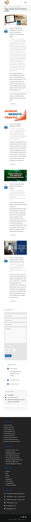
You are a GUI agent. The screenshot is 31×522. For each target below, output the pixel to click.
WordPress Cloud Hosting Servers (12, 441)
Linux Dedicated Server (9, 435)
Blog (7, 473)
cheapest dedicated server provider (16, 134)
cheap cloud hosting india (19, 133)
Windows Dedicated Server (10, 437)
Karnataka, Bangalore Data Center (14, 463)
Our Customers (9, 481)
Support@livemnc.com (12, 502)
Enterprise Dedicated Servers (11, 439)
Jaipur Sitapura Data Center (12, 455)
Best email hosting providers (18, 46)
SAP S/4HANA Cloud (9, 429)
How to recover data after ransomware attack (16, 186)
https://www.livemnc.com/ (14, 198)
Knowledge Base (10, 483)
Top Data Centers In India (12, 450)
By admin (13, 38)
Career (7, 477)
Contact (8, 475)
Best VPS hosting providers (20, 49)
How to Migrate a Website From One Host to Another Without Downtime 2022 (16, 32)
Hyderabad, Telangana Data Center (14, 459)
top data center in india (16, 69)
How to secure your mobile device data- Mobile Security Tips (16, 260)
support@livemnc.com (13, 397)
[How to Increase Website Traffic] (15, 115)
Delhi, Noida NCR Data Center (13, 453)
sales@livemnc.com (11, 505)
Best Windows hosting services (15, 51)
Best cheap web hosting (19, 40)
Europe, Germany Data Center (13, 457)
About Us (8, 471)
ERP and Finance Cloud (9, 433)
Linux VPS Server (8, 425)
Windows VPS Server (9, 427)
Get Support (9, 479)
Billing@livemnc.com (11, 508)
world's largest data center (14, 139)
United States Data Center (12, 461)
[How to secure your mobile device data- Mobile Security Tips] (15, 248)
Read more (13, 103)
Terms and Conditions (11, 485)
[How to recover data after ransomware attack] (15, 175)
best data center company (18, 43)
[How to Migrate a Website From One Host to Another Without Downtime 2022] (15, 20)
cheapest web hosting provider (19, 55)
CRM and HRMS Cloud (9, 431)
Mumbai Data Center (10, 452)
